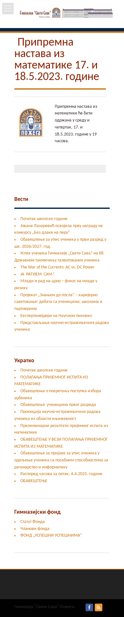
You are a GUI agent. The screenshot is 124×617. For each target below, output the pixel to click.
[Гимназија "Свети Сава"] (62, 18)
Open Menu (8, 8)
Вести (21, 199)
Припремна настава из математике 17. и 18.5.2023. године (56, 60)
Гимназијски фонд (37, 512)
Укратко (24, 361)
